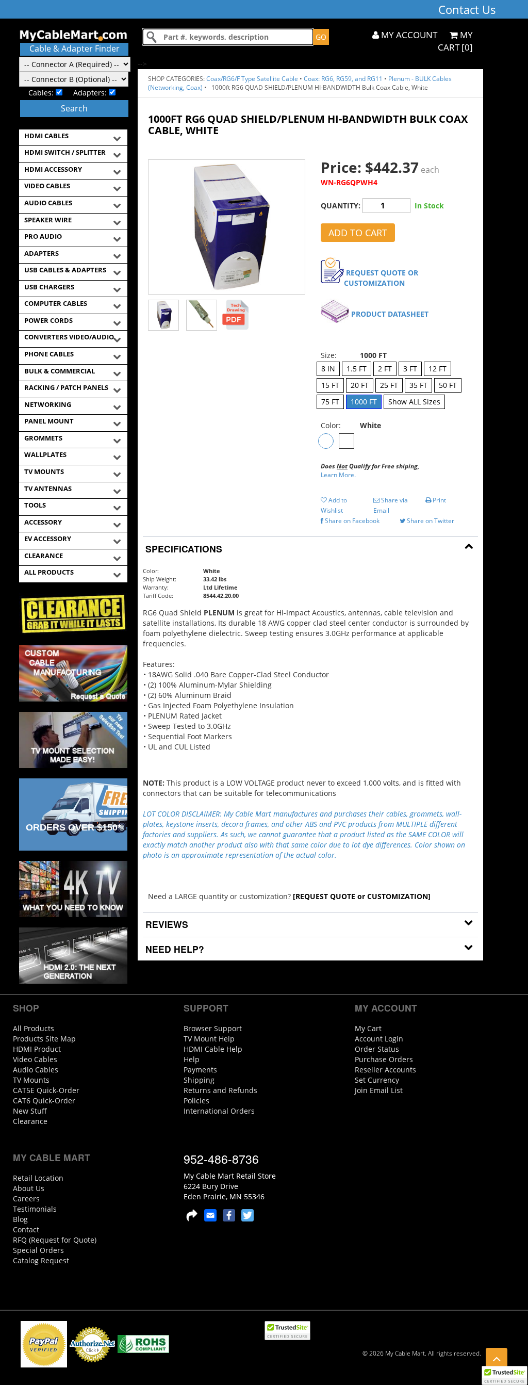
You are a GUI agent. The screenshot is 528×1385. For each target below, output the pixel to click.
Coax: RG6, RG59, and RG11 (343, 78)
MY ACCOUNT (408, 35)
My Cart (368, 1028)
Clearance (30, 1121)
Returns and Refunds (220, 1090)
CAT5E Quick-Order (46, 1090)
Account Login (379, 1039)
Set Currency (377, 1080)
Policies (196, 1100)
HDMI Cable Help (213, 1049)
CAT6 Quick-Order (44, 1100)
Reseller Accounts (385, 1069)
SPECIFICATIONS (182, 548)
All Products (33, 1028)
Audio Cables (35, 1069)
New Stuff (30, 1111)
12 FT (437, 368)
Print (438, 500)
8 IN (328, 368)
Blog (20, 1219)
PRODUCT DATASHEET (389, 314)
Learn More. (338, 474)
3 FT (410, 368)
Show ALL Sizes (414, 401)
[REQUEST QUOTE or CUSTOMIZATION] (362, 896)
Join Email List (379, 1090)
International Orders (219, 1111)
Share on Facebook (351, 520)
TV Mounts (31, 1080)
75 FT (330, 401)
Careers (26, 1198)
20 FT (360, 385)
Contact (26, 1229)
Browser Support (213, 1028)
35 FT (418, 385)
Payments (200, 1069)
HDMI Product (37, 1049)
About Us (28, 1188)
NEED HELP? (173, 948)
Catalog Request (41, 1260)
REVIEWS (165, 924)
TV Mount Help (209, 1039)
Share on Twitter (429, 520)
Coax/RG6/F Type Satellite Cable (252, 78)
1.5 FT (356, 368)
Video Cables (35, 1059)
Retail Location (38, 1178)
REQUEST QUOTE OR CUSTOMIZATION (381, 278)
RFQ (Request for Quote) (54, 1240)
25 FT (389, 385)
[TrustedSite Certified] (504, 1375)
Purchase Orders (384, 1059)
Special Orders (38, 1250)
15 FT (330, 385)
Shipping (199, 1080)
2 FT (385, 368)
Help (192, 1059)
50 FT (448, 385)
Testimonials (35, 1209)
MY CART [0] (455, 41)
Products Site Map (44, 1039)
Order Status (377, 1049)
